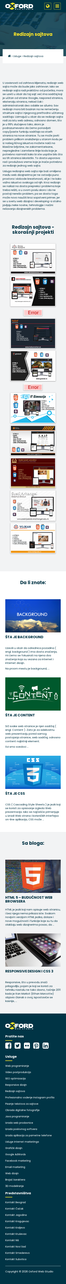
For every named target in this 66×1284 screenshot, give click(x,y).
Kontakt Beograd (15, 1202)
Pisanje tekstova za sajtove (21, 1104)
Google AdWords (15, 1154)
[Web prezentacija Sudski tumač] (33, 473)
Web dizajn (12, 1173)
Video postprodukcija (18, 1072)
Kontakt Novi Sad (15, 1246)
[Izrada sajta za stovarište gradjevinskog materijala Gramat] (33, 366)
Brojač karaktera (15, 1179)
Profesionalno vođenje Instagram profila (29, 1097)
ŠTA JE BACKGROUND (24, 637)
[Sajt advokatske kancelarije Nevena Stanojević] (33, 259)
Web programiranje (17, 1066)
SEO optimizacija (15, 1078)
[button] (47, 6)
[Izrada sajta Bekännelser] (33, 333)
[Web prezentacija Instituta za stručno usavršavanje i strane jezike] (33, 387)
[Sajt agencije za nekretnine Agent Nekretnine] (33, 291)
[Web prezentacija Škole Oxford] (33, 440)
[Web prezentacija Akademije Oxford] (33, 312)
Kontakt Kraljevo (15, 1227)
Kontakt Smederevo (17, 1253)
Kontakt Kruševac (16, 1234)
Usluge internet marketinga (22, 1141)
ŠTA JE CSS (15, 793)
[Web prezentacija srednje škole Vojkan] (33, 538)
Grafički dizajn (13, 1148)
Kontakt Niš (12, 1240)
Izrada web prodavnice (19, 1123)
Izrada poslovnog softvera (21, 1129)
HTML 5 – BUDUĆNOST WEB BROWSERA (28, 899)
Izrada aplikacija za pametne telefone (28, 1135)
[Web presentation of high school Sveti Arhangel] (33, 506)
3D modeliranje (14, 1186)
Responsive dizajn (16, 1085)
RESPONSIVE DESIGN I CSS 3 (29, 971)
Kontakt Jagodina (16, 1215)
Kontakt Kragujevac (17, 1221)
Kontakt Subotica (15, 1259)
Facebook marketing (18, 1160)
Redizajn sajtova (15, 1091)
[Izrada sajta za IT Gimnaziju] (33, 408)
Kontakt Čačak (14, 1208)
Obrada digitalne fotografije (22, 1110)
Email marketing (15, 1167)
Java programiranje (17, 1116)
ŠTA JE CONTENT (20, 715)
